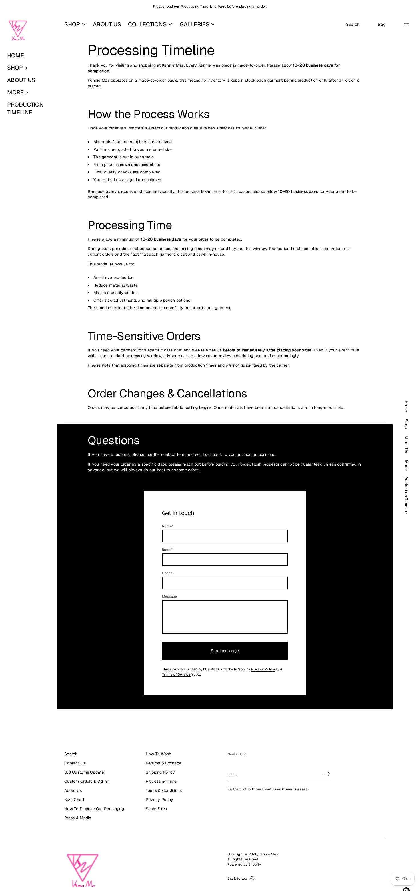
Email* (167, 549)
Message (169, 596)
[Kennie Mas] (18, 30)
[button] (28, 68)
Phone (167, 573)
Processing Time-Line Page (203, 6)
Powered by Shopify (244, 864)
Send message (225, 650)
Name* (167, 526)
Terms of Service (176, 674)
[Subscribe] (326, 773)
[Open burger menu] (406, 24)
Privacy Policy (263, 669)
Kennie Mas (268, 854)
